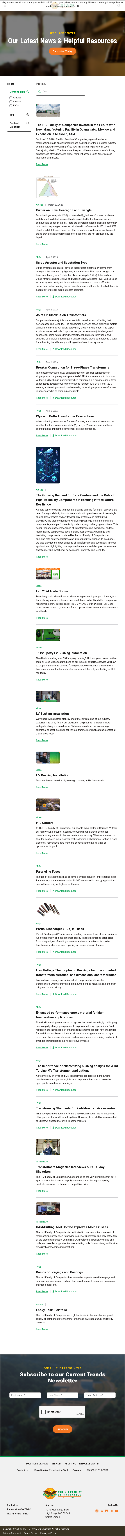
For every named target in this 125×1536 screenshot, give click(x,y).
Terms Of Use (30, 1533)
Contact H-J (23, 1470)
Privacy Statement (12, 1533)
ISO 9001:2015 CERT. (97, 1470)
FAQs (16, 105)
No (78, 6)
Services (57, 1463)
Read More (42, 164)
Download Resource (65, 296)
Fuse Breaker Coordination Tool (51, 1470)
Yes (75, 6)
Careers (77, 1470)
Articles (17, 97)
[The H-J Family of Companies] (62, 1493)
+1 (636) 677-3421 (24, 1509)
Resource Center (89, 1463)
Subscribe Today (62, 51)
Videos (17, 101)
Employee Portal (48, 1533)
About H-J (70, 1463)
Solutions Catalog (37, 1463)
